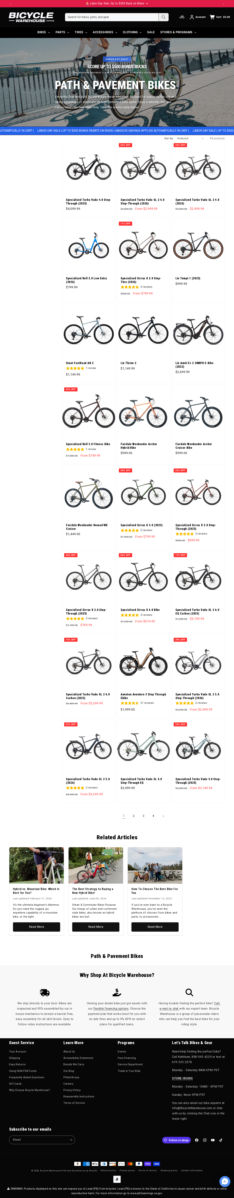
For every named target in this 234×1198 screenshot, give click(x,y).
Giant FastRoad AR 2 (80, 363)
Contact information (192, 1170)
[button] (224, 1181)
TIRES (79, 32)
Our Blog (68, 1070)
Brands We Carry (73, 1064)
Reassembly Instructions (78, 1096)
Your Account (17, 1051)
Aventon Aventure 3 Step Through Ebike (143, 696)
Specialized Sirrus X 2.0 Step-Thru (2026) (141, 280)
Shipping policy (169, 1170)
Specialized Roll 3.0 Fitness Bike (88, 444)
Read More (36, 927)
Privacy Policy (72, 1090)
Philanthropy (71, 1077)
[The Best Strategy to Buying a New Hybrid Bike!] (96, 865)
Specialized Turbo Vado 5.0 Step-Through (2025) (198, 781)
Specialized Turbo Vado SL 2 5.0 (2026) (88, 781)
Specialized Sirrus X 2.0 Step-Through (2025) (196, 527)
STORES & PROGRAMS (176, 32)
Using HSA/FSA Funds (23, 1070)
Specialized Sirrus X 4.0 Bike (140, 610)
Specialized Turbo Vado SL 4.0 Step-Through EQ (141, 781)
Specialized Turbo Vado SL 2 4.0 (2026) (197, 201)
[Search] (163, 17)
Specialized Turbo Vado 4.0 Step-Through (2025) (88, 201)
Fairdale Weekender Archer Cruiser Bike (194, 446)
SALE (151, 32)
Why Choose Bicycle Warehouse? (29, 1090)
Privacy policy (127, 1170)
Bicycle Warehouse (50, 1171)
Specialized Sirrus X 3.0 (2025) (142, 525)
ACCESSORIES (103, 32)
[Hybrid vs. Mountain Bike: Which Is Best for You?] (36, 865)
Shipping (14, 1058)
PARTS (60, 32)
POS (64, 1171)
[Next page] (163, 816)
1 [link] (124, 816)
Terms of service (147, 1170)
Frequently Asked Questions (26, 1077)
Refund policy (108, 1170)
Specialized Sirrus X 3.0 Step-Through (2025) (86, 611)
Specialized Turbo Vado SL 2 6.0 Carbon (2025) (88, 696)
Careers (68, 1083)
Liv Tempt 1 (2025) (188, 278)
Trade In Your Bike (129, 1070)
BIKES (41, 32)
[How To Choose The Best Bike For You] (155, 865)
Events (122, 1051)
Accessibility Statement (78, 1058)
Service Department (130, 1064)
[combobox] (111, 17)
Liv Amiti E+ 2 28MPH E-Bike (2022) (194, 364)
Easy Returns (17, 1064)
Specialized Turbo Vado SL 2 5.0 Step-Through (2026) (197, 696)
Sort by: (169, 138)
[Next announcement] (224, 3)
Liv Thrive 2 (128, 363)
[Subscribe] (71, 1140)
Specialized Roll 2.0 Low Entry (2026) (86, 280)
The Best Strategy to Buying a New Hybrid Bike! (92, 891)
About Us (69, 1051)
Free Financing (127, 1058)
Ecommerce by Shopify (84, 1171)
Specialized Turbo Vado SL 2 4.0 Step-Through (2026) (142, 201)
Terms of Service (74, 1102)
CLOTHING (130, 32)
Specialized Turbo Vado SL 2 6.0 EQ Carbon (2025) (197, 611)
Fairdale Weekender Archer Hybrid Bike (139, 446)
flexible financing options (111, 1008)
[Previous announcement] (10, 3)
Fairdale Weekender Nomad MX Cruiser (86, 527)
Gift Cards (15, 1083)
